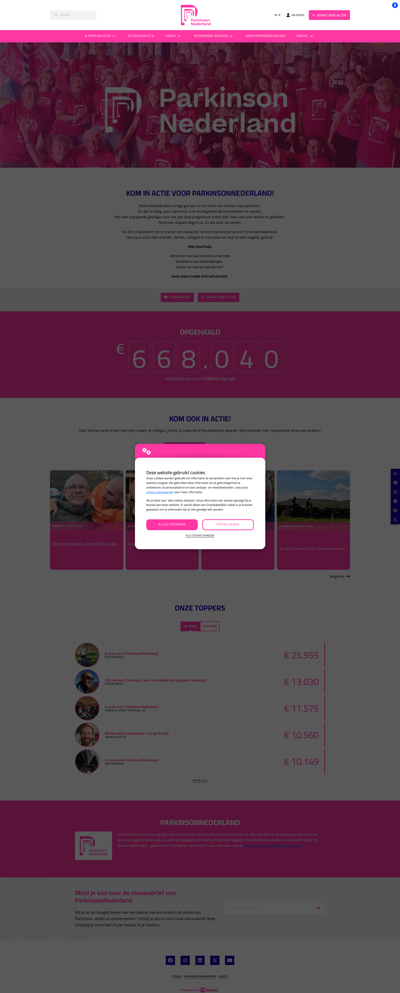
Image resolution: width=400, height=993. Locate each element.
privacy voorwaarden (160, 492)
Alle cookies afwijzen (200, 536)
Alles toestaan (172, 524)
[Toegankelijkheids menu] (395, 5)
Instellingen (227, 524)
